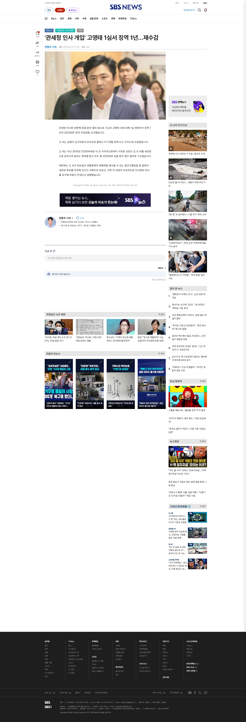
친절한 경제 (120, 652)
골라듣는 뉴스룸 (97, 661)
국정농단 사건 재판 (65, 30)
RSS (164, 666)
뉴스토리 (71, 669)
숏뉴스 (165, 656)
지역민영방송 (176, 693)
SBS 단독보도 (121, 649)
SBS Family (159, 693)
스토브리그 (143, 656)
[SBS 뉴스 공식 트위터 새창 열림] (200, 692)
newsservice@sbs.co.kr (124, 706)
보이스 (94, 664)
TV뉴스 (133, 18)
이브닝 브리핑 (97, 649)
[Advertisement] (105, 296)
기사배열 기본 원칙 (149, 709)
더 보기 (160, 313)
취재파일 (122, 18)
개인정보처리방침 (101, 693)
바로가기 (166, 640)
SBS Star (190, 666)
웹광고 (77, 693)
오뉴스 (49, 30)
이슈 (46, 676)
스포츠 (105, 18)
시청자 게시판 (167, 669)
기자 (164, 659)
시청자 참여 (65, 693)
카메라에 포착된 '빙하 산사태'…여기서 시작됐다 (79, 222)
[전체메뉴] (46, 18)
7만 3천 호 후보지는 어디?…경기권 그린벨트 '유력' (81, 225)
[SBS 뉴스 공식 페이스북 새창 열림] (195, 692)
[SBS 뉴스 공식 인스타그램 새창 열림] (205, 692)
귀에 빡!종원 (143, 649)
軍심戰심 (95, 645)
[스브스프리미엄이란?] (190, 506)
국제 (84, 18)
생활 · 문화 (48, 663)
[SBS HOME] (205, 3)
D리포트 (118, 659)
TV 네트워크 (49, 673)
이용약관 (87, 693)
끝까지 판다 (120, 671)
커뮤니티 (189, 652)
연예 (113, 18)
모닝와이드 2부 (73, 656)
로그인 (186, 3)
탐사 (117, 675)
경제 (69, 18)
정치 (62, 18)
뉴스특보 (71, 673)
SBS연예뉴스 (191, 663)
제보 (164, 649)
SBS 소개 (50, 693)
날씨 (164, 645)
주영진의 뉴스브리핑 (75, 659)
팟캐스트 (189, 649)
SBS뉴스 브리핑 (97, 668)
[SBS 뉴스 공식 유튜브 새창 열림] (190, 692)
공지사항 (166, 677)
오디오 (94, 656)
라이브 (165, 652)
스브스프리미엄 (191, 640)
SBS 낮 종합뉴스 (98, 671)
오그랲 (171, 513)
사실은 (118, 645)
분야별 (47, 640)
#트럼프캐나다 (189, 10)
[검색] (199, 10)
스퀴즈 (188, 656)
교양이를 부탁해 (174, 560)
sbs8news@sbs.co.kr (128, 702)
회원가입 (195, 3)
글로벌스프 (172, 529)
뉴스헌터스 (72, 649)
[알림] (205, 10)
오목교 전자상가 (144, 671)
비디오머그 (143, 640)
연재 (117, 640)
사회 (77, 18)
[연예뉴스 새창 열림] (188, 106)
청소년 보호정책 (163, 709)
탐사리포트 (119, 666)
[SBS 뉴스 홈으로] (126, 7)
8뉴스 (54, 18)
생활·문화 (94, 18)
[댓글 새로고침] (54, 251)
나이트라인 (72, 666)
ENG (177, 3)
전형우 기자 (65, 218)
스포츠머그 (143, 645)
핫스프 (171, 544)
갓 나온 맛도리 (144, 668)
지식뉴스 (189, 645)
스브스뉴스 (143, 663)
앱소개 (165, 663)
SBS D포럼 (190, 670)
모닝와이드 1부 (73, 652)
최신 (46, 645)
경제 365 (119, 656)
